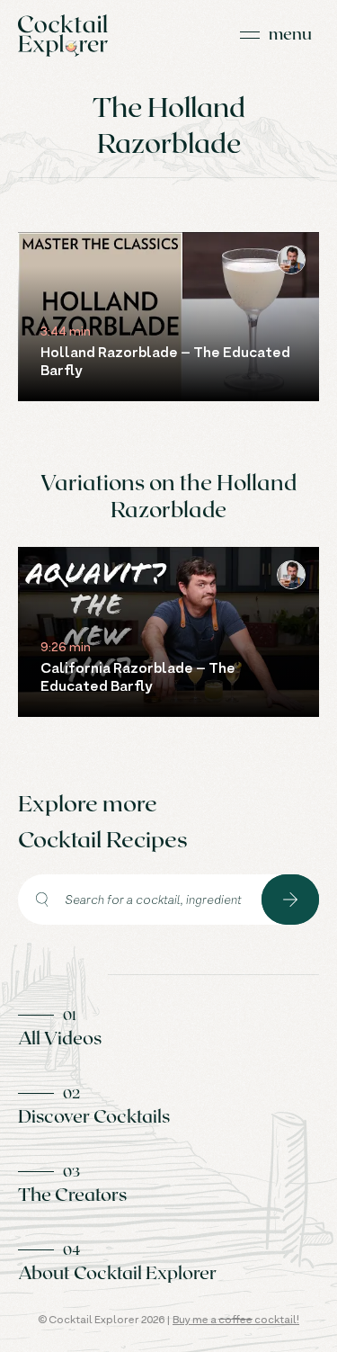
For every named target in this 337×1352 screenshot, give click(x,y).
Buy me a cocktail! (236, 1319)
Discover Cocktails (94, 1115)
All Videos (60, 1037)
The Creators (72, 1193)
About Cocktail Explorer (117, 1272)
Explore (290, 899)
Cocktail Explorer (63, 35)
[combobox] (140, 899)
